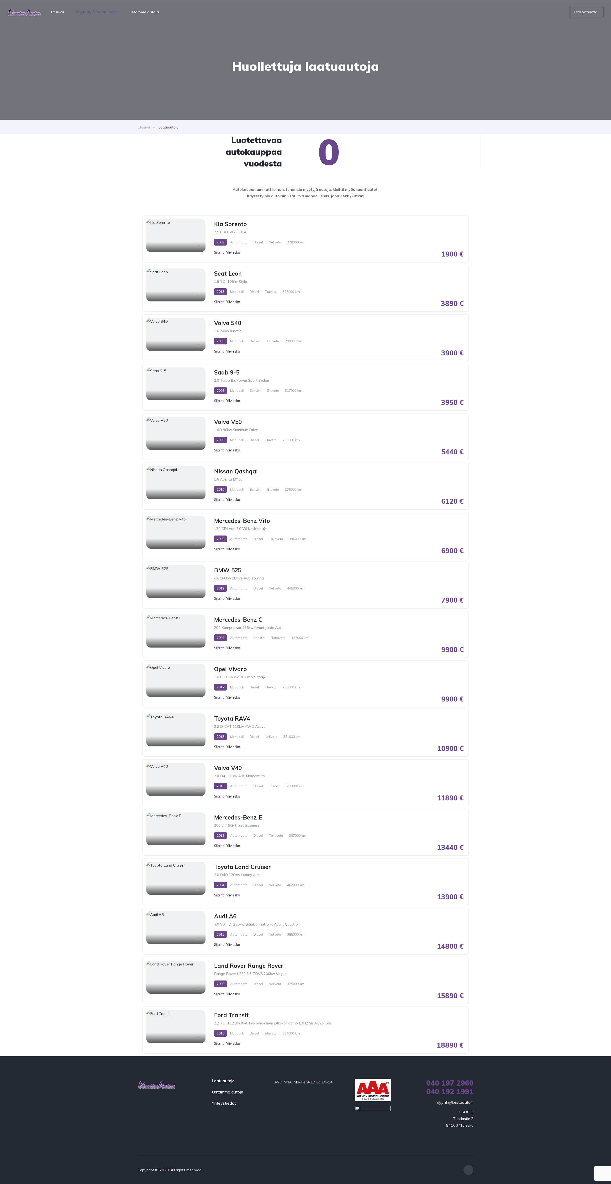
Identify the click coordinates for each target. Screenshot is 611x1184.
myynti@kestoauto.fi (454, 1102)
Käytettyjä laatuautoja (96, 12)
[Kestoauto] (24, 12)
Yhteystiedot (224, 1103)
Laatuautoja (223, 1080)
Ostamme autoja (144, 12)
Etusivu (57, 12)
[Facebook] (468, 1170)
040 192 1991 (450, 1091)
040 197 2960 (450, 1083)
